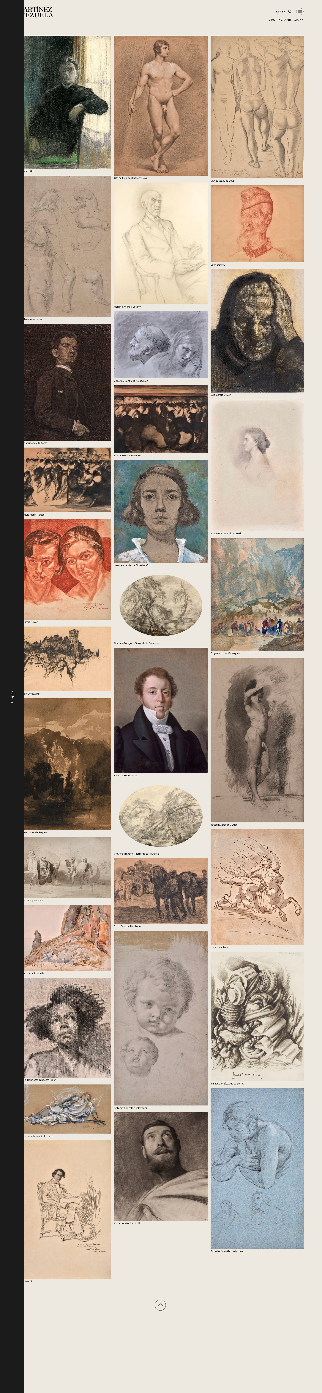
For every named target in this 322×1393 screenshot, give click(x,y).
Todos (271, 19)
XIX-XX (298, 19)
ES (277, 11)
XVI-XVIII (285, 19)
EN (283, 11)
